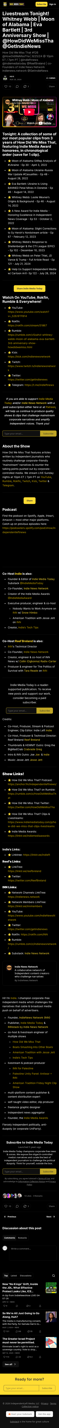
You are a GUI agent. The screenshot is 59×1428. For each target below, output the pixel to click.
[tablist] (15, 1238)
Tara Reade (31, 670)
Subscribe (41, 4)
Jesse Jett (36, 759)
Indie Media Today (43, 579)
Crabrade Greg (33, 749)
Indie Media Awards (36, 1117)
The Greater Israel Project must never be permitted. (18, 1340)
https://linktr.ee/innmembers (25, 906)
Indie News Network (36, 588)
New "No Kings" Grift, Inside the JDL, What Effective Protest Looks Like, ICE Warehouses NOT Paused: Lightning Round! (20, 1288)
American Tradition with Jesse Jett (34, 1052)
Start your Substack (21, 1414)
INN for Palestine (23, 1068)
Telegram (8, 485)
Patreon (51, 407)
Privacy (44, 1403)
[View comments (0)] (17, 86)
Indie (12, 76)
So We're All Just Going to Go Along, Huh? (20, 1315)
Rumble (7, 481)
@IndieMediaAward (20, 597)
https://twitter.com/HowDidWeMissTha (31, 807)
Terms (53, 1403)
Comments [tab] (9, 1237)
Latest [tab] (14, 1275)
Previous (12, 1216)
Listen (52, 78)
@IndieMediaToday (31, 583)
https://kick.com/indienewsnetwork (29, 356)
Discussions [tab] (25, 1275)
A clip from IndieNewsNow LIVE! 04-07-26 (21, 1297)
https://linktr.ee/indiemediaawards (29, 835)
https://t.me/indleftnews (39, 385)
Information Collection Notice (31, 1181)
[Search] (54, 1276)
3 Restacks (38, 1195)
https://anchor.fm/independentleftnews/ (32, 784)
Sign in (52, 4)
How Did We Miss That (26, 1041)
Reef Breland (24, 641)
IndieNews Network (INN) (34, 1017)
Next (48, 1216)
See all (8, 1364)
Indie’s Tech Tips (28, 627)
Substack (14, 1421)
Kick (34, 481)
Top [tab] (6, 1275)
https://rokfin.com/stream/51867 (27, 325)
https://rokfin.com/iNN (34, 934)
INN (15, 612)
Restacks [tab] (22, 1237)
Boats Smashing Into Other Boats (33, 1047)
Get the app (44, 1414)
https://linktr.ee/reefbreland (24, 871)
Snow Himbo (29, 612)
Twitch (26, 481)
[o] (51, 1287)
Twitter (42, 481)
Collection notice (30, 1406)
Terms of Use (44, 1178)
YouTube (46, 477)
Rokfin (17, 481)
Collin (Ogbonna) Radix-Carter (37, 661)
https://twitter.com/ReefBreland (27, 880)
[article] (29, 1295)
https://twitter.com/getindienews (28, 379)
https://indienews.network (24, 896)
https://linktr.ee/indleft (36, 854)
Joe (37, 754)
